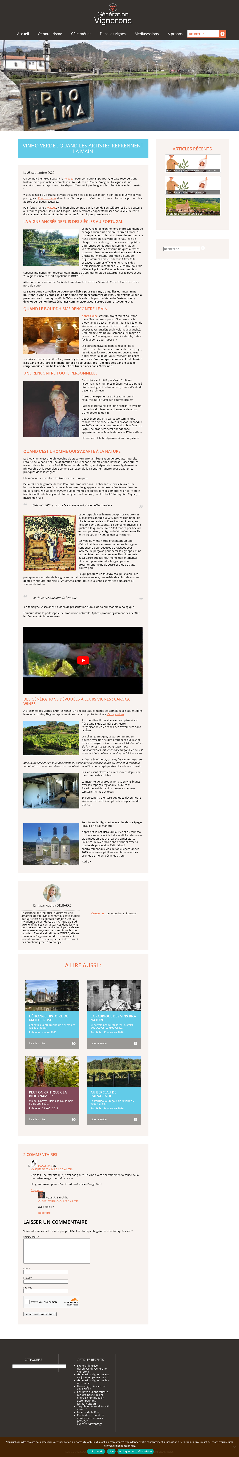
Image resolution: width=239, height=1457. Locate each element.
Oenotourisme (50, 33)
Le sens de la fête (88, 1412)
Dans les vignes (113, 33)
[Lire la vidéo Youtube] (83, 660)
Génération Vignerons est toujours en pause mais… (93, 1376)
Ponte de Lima (47, 198)
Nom (26, 1268)
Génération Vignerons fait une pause (93, 1382)
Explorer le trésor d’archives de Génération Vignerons (92, 1368)
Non (111, 1451)
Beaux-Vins (45, 1165)
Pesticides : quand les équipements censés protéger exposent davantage (90, 1420)
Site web (27, 1287)
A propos (175, 33)
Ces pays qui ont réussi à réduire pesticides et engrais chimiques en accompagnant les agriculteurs (92, 1397)
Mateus (51, 207)
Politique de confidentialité (135, 1451)
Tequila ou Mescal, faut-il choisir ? (93, 1408)
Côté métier (81, 33)
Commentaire (31, 1237)
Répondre (37, 1190)
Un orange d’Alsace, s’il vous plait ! (91, 1387)
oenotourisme (115, 913)
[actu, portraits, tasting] (119, 13)
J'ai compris (96, 1451)
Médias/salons (147, 33)
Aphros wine (90, 316)
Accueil (23, 33)
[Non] (234, 1447)
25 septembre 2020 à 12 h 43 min (52, 1169)
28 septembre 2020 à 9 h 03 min (58, 1201)
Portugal (69, 178)
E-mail (27, 1278)
